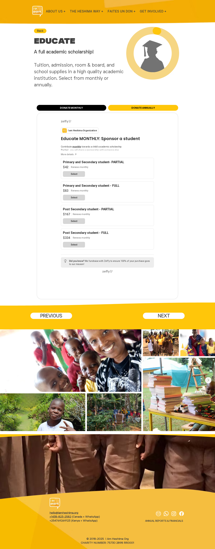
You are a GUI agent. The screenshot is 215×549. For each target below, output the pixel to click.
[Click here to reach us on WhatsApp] (166, 514)
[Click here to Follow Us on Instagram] (174, 514)
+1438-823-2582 (60, 516)
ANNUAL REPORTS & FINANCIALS (164, 520)
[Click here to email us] (158, 514)
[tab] (71, 108)
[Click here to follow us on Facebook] (181, 514)
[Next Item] (208, 380)
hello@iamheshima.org (64, 512)
